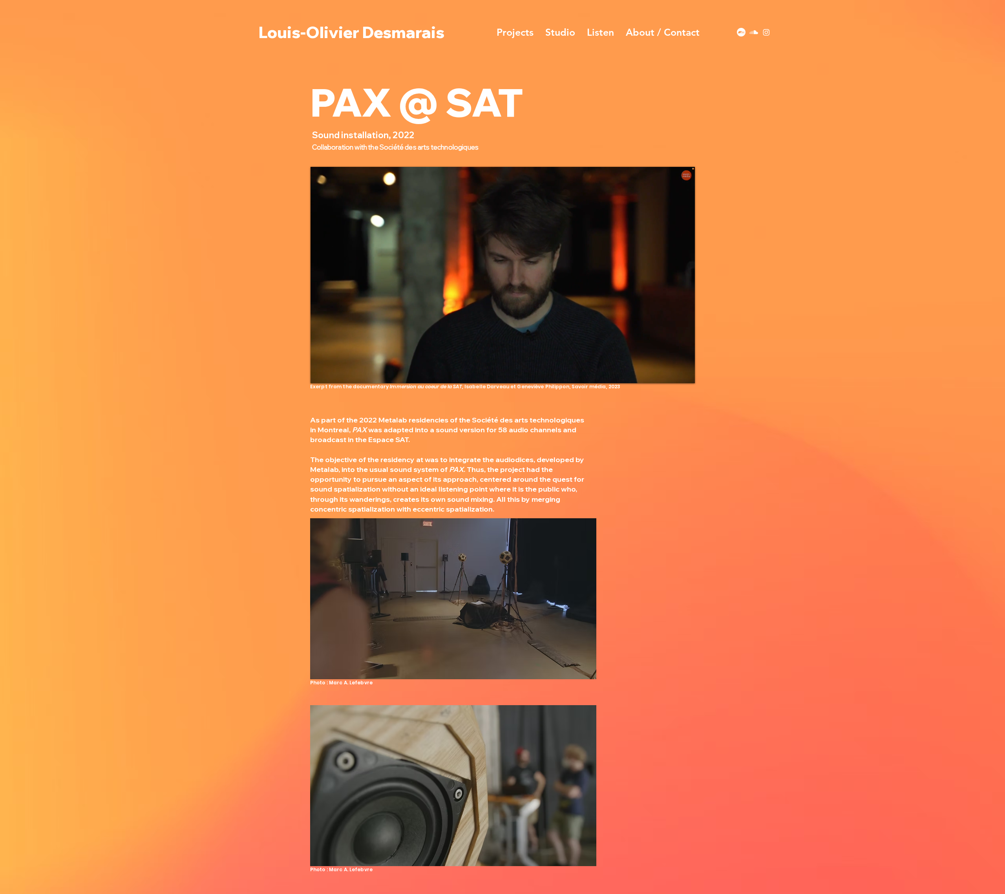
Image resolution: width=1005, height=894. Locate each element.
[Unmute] (334, 372)
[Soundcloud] (753, 32)
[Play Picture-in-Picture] (671, 372)
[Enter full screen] (684, 372)
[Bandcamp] (741, 32)
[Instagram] (766, 32)
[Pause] (321, 372)
